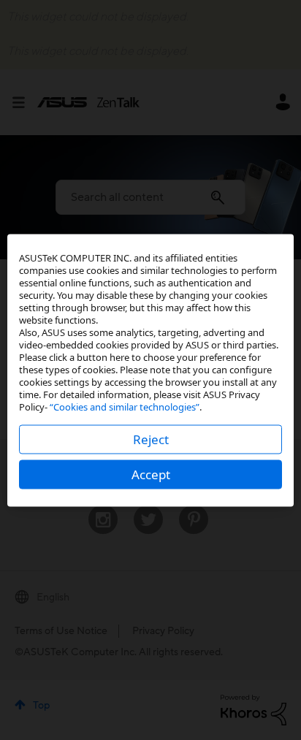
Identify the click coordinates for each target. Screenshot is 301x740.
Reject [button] (151, 438)
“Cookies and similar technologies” (124, 406)
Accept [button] (151, 473)
